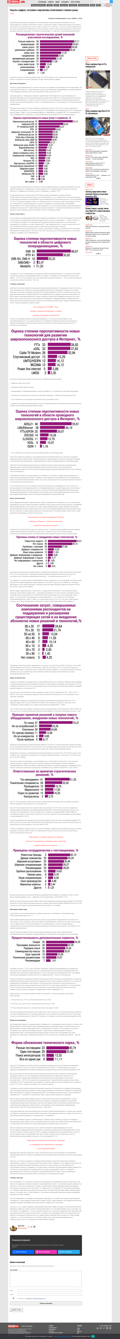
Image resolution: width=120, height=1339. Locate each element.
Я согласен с (31, 1298)
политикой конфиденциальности (36, 1298)
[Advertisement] (98, 19)
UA (105, 5)
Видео (57, 2)
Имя (11, 1290)
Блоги (78, 1330)
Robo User (21, 1226)
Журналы (79, 1331)
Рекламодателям (53, 1327)
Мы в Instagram (44, 1252)
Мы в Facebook (21, 1252)
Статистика (51, 1331)
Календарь (65, 2)
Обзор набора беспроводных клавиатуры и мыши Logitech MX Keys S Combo (96, 152)
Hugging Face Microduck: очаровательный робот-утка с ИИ (97, 227)
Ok (93, 1336)
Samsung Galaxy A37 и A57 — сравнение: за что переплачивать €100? (97, 176)
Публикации (42, 2)
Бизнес (92, 5)
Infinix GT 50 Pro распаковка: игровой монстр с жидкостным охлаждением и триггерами (97, 170)
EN (111, 5)
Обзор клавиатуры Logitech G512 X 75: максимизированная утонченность (95, 164)
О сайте (51, 1326)
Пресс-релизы (75, 2)
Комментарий (13, 1270)
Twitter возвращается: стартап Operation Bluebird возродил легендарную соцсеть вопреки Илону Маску (97, 242)
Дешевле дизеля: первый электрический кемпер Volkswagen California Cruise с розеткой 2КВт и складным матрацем (97, 234)
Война (98, 5)
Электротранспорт (83, 5)
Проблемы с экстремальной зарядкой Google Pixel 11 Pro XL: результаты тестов (96, 249)
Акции (78, 1328)
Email (12, 1294)
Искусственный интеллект (38, 5)
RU (108, 5)
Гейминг (50, 5)
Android (56, 5)
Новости (50, 2)
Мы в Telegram (67, 1252)
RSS (78, 1333)
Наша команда (52, 1329)
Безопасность (73, 5)
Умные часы (64, 5)
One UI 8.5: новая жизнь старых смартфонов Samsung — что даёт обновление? (96, 158)
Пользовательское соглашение (56, 1332)
